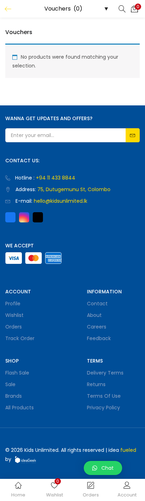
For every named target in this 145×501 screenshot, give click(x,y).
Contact (97, 303)
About (94, 315)
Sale (10, 384)
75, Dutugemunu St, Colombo (74, 189)
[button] (134, 9)
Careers (96, 326)
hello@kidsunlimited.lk (60, 200)
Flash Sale (17, 372)
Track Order (19, 338)
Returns (96, 384)
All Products (19, 407)
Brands (13, 395)
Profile (12, 303)
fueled (128, 450)
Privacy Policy (103, 407)
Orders (13, 326)
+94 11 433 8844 (55, 177)
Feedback (99, 338)
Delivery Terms (105, 372)
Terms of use (104, 395)
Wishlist (14, 315)
